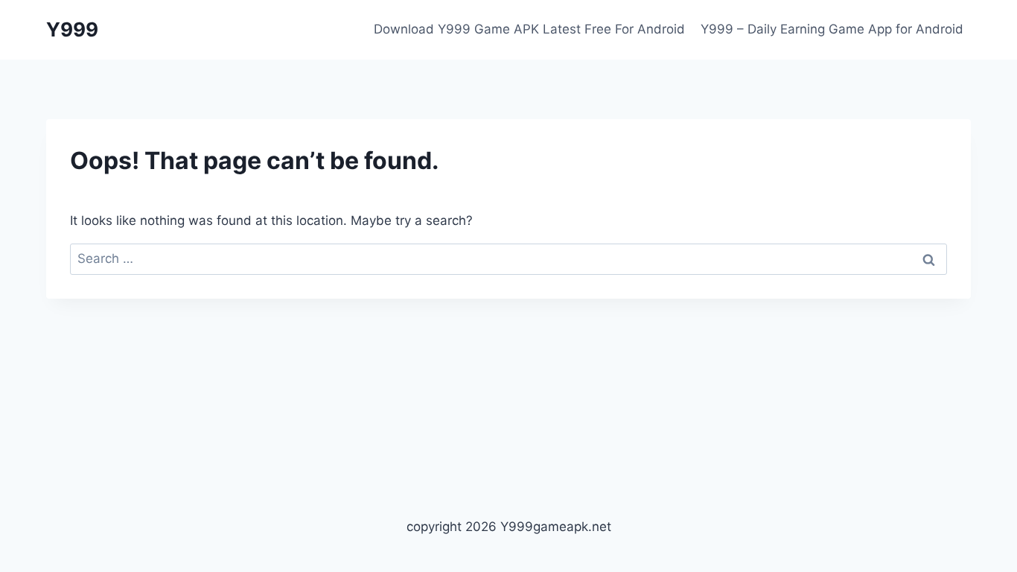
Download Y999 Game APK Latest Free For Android (529, 29)
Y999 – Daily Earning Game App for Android (832, 29)
